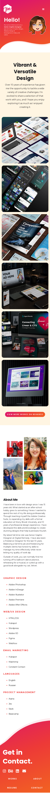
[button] (43, 9)
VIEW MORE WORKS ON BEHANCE (25, 414)
